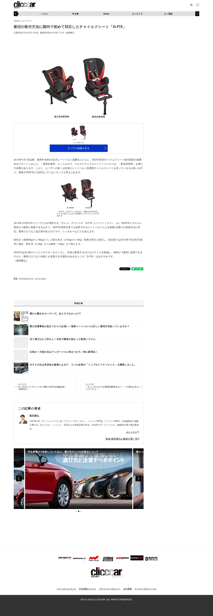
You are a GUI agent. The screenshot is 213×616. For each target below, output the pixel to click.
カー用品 (168, 13)
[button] (197, 13)
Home (106, 13)
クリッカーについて (66, 588)
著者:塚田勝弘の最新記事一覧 (121, 438)
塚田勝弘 (70, 33)
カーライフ (137, 13)
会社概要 (127, 588)
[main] (78, 194)
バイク (44, 13)
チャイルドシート (26, 278)
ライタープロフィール (145, 588)
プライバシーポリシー (109, 588)
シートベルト (40, 278)
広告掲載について (87, 588)
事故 (16, 278)
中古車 (75, 13)
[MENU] (197, 5)
